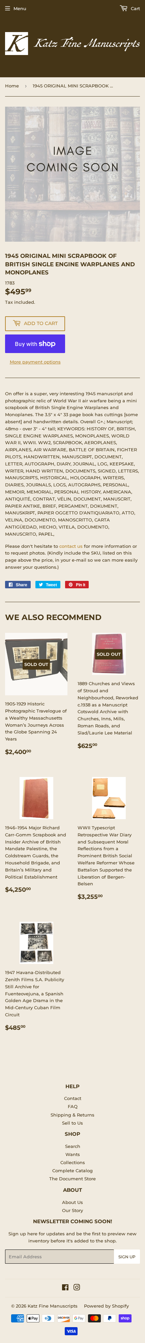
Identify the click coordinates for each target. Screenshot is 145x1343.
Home (12, 85)
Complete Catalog (72, 1170)
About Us (72, 1202)
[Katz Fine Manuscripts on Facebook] (65, 1288)
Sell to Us (72, 1123)
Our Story (72, 1210)
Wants (72, 1154)
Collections (72, 1162)
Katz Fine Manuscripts (53, 1306)
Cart (134, 8)
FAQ (73, 1106)
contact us (71, 546)
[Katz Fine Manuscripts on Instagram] (77, 1288)
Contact (72, 1098)
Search (72, 1146)
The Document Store (72, 1178)
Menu (19, 8)
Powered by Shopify (106, 1306)
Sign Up (127, 1256)
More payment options (35, 362)
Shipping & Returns (72, 1115)
